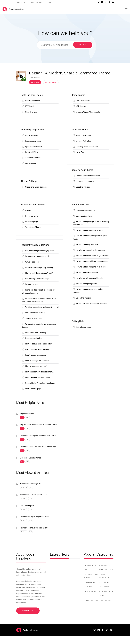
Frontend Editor (31, 152)
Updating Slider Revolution (87, 146)
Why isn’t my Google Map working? (39, 267)
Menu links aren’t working (35, 332)
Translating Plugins (33, 227)
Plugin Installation (32, 135)
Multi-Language (31, 221)
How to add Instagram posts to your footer (37, 435)
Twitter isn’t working (33, 318)
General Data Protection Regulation (40, 383)
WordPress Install (32, 100)
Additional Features (33, 157)
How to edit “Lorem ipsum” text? (39, 273)
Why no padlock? (32, 261)
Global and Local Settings (36, 187)
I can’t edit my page (33, 388)
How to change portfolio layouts (89, 230)
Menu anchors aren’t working (37, 349)
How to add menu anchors (87, 272)
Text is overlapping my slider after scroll (42, 307)
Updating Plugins (83, 187)
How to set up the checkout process (91, 303)
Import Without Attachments (88, 112)
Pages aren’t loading (33, 338)
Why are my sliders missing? (37, 256)
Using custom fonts (84, 216)
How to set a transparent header (89, 278)
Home (49, 2)
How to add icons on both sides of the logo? (38, 446)
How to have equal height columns (90, 250)
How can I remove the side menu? (39, 371)
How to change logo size (86, 283)
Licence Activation (33, 141)
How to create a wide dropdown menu (92, 261)
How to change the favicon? (37, 360)
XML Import (81, 106)
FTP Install (29, 106)
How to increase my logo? (36, 366)
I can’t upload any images (35, 355)
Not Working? (31, 163)
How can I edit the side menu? (38, 377)
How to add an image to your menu (90, 266)
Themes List (21, 2)
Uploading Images (83, 297)
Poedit (28, 210)
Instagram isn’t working (35, 312)
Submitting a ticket (83, 327)
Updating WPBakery (33, 146)
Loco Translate (31, 216)
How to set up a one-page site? (38, 343)
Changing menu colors (85, 210)
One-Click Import (83, 100)
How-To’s (80, 152)
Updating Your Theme (85, 181)
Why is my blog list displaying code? (40, 250)
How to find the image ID (29, 483)
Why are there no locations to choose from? (38, 424)
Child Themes (31, 112)
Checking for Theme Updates (88, 175)
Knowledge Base (36, 2)
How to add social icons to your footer (92, 255)
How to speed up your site (87, 244)
